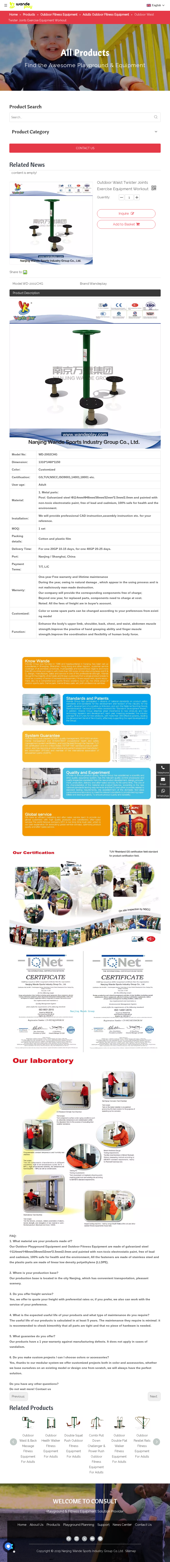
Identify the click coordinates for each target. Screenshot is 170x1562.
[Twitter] (84, 1538)
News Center (122, 1525)
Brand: (85, 284)
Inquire (124, 213)
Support (103, 1525)
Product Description (26, 293)
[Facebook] (68, 1538)
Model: (18, 284)
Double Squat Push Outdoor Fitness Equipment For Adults (50, 1446)
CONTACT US (85, 148)
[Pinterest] (100, 1538)
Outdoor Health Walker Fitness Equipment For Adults (28, 1446)
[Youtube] (92, 1538)
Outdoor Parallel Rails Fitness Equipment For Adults (119, 1446)
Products (53, 1525)
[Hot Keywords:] (155, 117)
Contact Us (143, 1525)
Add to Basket (124, 224)
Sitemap (130, 1551)
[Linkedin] (76, 1538)
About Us (36, 1525)
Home (22, 1525)
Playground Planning (78, 1525)
